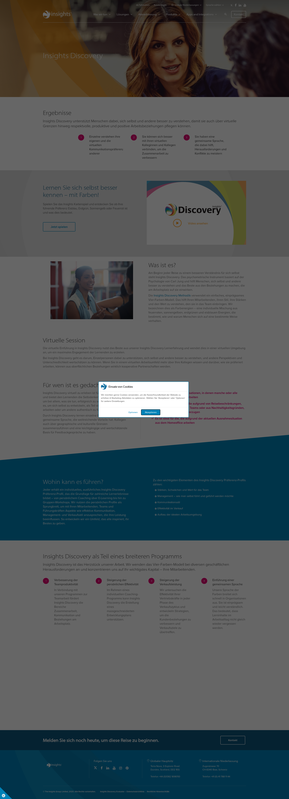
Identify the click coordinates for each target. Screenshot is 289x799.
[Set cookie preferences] (6, 793)
